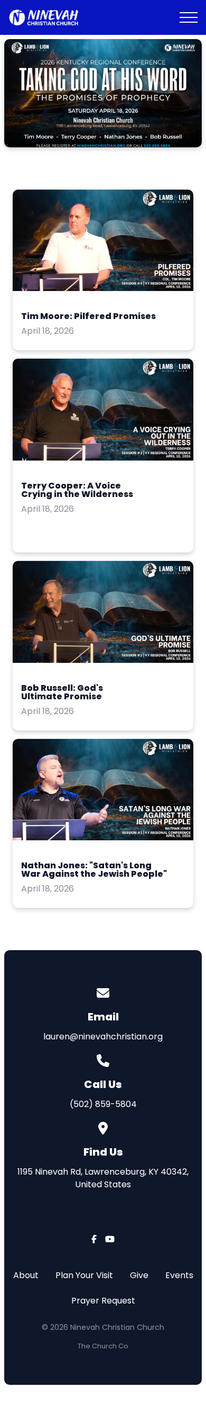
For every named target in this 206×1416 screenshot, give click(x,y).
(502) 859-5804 (103, 1104)
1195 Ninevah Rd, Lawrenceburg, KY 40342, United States (103, 1178)
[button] (189, 17)
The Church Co (103, 1346)
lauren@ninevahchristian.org (103, 1036)
